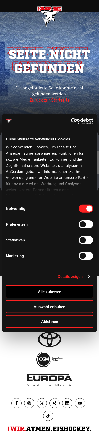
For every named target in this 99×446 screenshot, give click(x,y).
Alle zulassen (49, 292)
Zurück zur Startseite (49, 100)
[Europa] (50, 380)
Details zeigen (70, 276)
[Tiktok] (48, 416)
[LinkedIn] (67, 403)
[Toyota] (50, 339)
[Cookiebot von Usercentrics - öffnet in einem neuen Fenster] (71, 121)
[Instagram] (29, 403)
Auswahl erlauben (49, 306)
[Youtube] (80, 403)
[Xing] (55, 403)
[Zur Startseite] (49, 16)
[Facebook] (16, 403)
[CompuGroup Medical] (50, 359)
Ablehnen (49, 321)
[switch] (86, 224)
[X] (42, 403)
